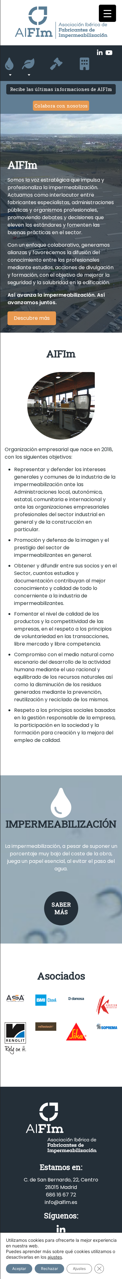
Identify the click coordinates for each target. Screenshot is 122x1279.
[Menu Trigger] (107, 13)
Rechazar (49, 1268)
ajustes (55, 1257)
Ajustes (79, 1268)
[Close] (118, 588)
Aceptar (19, 1268)
